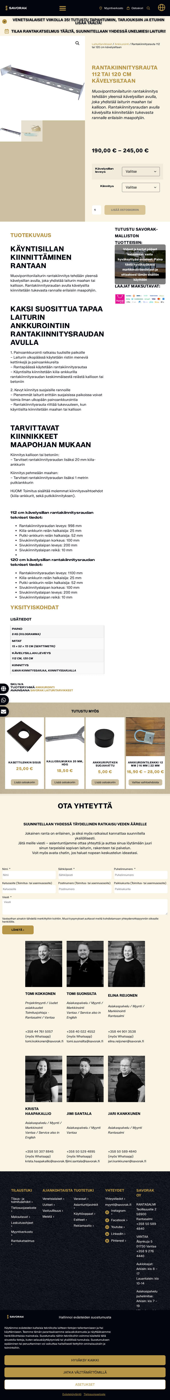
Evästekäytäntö (71, 1394)
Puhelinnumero (123, 869)
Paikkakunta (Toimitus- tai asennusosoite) (140, 883)
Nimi (5, 869)
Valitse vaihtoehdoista (145, 782)
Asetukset (85, 1385)
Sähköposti (65, 869)
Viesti (6, 897)
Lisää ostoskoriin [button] (24, 782)
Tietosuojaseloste (94, 1394)
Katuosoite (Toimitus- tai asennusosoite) (27, 883)
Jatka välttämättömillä (85, 1372)
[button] (62, 8)
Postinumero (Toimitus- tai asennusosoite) (84, 883)
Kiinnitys (107, 186)
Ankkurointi (122, 44)
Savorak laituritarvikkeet (51, 690)
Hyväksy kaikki (85, 1360)
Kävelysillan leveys (104, 170)
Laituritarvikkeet (102, 44)
